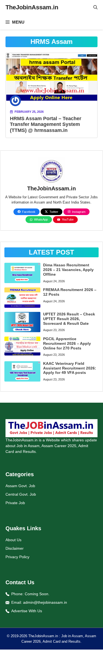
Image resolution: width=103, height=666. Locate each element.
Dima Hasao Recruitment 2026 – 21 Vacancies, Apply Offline (68, 269)
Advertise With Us (26, 611)
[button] (95, 7)
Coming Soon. (37, 594)
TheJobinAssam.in (31, 7)
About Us (13, 540)
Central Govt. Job (20, 494)
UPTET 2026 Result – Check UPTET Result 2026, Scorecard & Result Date (69, 319)
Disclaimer (14, 548)
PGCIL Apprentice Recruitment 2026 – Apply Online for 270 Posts (67, 343)
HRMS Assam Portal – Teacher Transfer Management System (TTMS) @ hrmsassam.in (45, 124)
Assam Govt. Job (20, 486)
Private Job (15, 503)
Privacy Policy (17, 557)
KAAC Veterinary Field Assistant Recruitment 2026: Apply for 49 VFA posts (69, 368)
